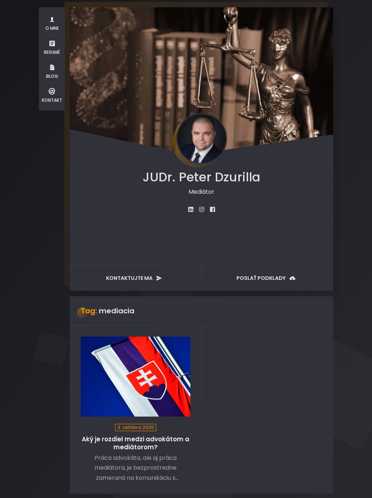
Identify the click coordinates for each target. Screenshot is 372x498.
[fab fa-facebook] (212, 209)
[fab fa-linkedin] (190, 209)
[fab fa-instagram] (201, 209)
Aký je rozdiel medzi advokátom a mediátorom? (135, 443)
